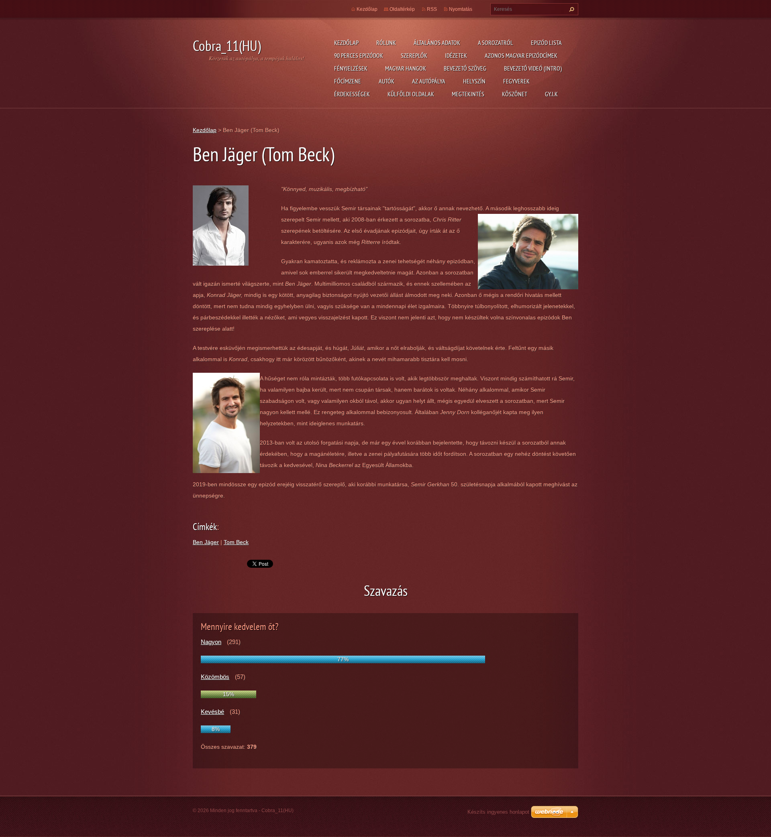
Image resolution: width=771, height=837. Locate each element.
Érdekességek (352, 94)
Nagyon (211, 641)
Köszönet (514, 94)
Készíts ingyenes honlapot (498, 812)
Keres (571, 9)
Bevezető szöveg (465, 68)
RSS (432, 9)
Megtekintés (468, 94)
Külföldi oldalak (411, 94)
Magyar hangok (405, 68)
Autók (386, 81)
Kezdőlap (346, 43)
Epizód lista (546, 43)
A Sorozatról (495, 43)
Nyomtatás (460, 9)
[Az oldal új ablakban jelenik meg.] (221, 224)
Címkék (205, 526)
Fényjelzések (350, 68)
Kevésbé (212, 711)
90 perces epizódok (358, 55)
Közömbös (215, 676)
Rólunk (386, 43)
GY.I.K (551, 94)
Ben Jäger (206, 542)
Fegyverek (516, 81)
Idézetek (456, 55)
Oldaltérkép (402, 9)
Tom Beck (236, 542)
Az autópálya (428, 81)
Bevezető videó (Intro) (533, 68)
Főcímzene (347, 81)
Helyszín (474, 81)
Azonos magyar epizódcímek (521, 55)
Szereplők (414, 55)
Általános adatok (437, 43)
